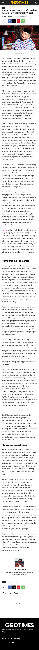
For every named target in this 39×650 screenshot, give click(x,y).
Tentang (12, 629)
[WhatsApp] (23, 21)
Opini (3, 8)
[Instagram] (6, 642)
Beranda (5, 629)
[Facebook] (10, 21)
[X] (14, 21)
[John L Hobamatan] (19, 562)
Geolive (18, 629)
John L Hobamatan (9, 16)
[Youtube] (13, 642)
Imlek (14, 582)
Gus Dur (4, 230)
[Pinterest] (18, 21)
